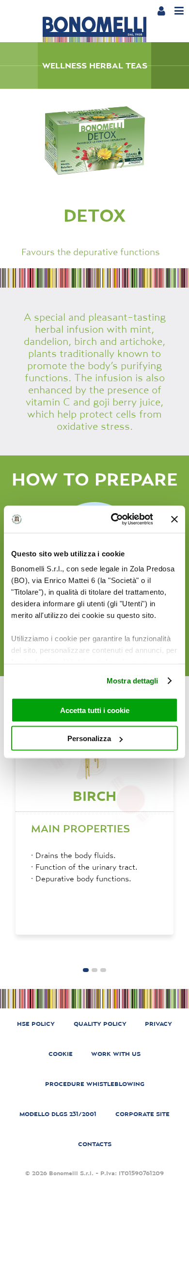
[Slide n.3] (86, 970)
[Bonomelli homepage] (94, 29)
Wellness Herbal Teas (94, 65)
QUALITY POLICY (100, 1024)
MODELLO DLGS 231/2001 (57, 1114)
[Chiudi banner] (174, 519)
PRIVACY (158, 1024)
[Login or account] (161, 10)
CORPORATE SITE (142, 1114)
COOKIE (60, 1054)
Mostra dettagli (132, 681)
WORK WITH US (116, 1054)
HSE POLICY (36, 1024)
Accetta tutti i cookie (94, 710)
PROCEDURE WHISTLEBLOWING (94, 1084)
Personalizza (89, 738)
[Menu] (179, 11)
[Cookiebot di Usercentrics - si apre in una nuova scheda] (114, 519)
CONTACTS (94, 1144)
